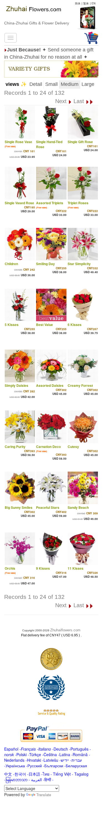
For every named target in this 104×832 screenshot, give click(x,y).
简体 (77, 3)
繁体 (86, 3)
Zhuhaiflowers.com (65, 630)
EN (93, 3)
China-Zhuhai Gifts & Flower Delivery (36, 23)
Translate (43, 794)
